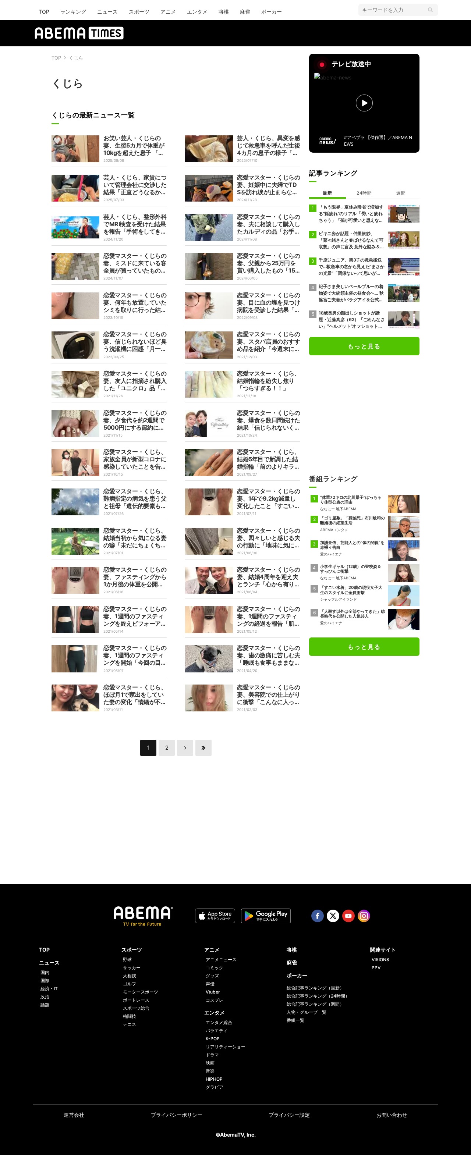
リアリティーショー (225, 1046)
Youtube (348, 916)
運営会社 (74, 1115)
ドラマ (212, 1055)
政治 (44, 996)
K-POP (213, 1038)
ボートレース (136, 1000)
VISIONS (380, 959)
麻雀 (245, 11)
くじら (76, 58)
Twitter (333, 916)
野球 (127, 959)
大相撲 (129, 975)
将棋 (224, 11)
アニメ (168, 11)
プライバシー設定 (289, 1115)
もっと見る (364, 346)
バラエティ (217, 1030)
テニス (129, 1024)
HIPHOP (214, 1079)
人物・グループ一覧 (306, 1012)
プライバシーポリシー (176, 1115)
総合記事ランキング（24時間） (318, 996)
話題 (44, 1004)
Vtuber (213, 992)
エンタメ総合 (219, 1022)
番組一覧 (295, 1020)
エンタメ (197, 11)
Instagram (364, 916)
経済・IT (49, 988)
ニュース (107, 11)
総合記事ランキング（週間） (315, 1004)
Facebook (317, 916)
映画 (210, 1063)
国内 (44, 972)
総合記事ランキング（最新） (315, 988)
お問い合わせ (391, 1115)
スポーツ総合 (136, 1008)
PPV (376, 967)
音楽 (210, 1071)
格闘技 (129, 1016)
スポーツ (139, 11)
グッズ (212, 975)
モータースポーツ (140, 992)
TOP (44, 11)
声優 (210, 984)
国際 (44, 980)
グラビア (214, 1087)
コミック (214, 967)
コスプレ (214, 1000)
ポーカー (271, 11)
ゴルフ (129, 984)
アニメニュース (221, 959)
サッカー (132, 967)
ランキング (73, 11)
